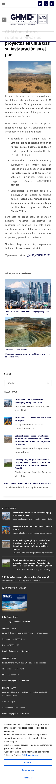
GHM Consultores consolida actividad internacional (27, 483)
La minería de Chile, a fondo (16, 350)
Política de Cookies (30, 755)
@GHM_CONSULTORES (38, 255)
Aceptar (28, 762)
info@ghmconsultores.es (18, 651)
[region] (28, 751)
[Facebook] (52, 3)
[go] (48, 383)
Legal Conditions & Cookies (19, 621)
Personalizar (28, 770)
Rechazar (28, 778)
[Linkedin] (40, 3)
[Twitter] (46, 3)
